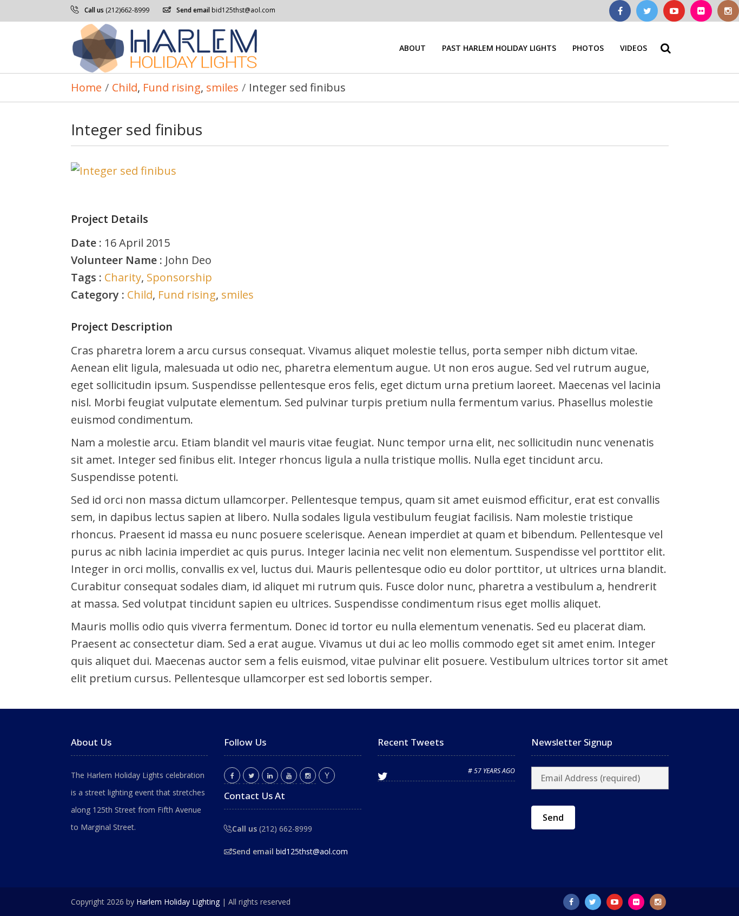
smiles (237, 294)
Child (140, 294)
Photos (588, 47)
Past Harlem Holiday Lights (499, 47)
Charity (122, 277)
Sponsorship (179, 277)
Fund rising (187, 294)
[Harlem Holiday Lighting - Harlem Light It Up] (165, 47)
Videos (633, 47)
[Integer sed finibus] (370, 171)
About (412, 47)
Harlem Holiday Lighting (178, 902)
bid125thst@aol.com (243, 10)
